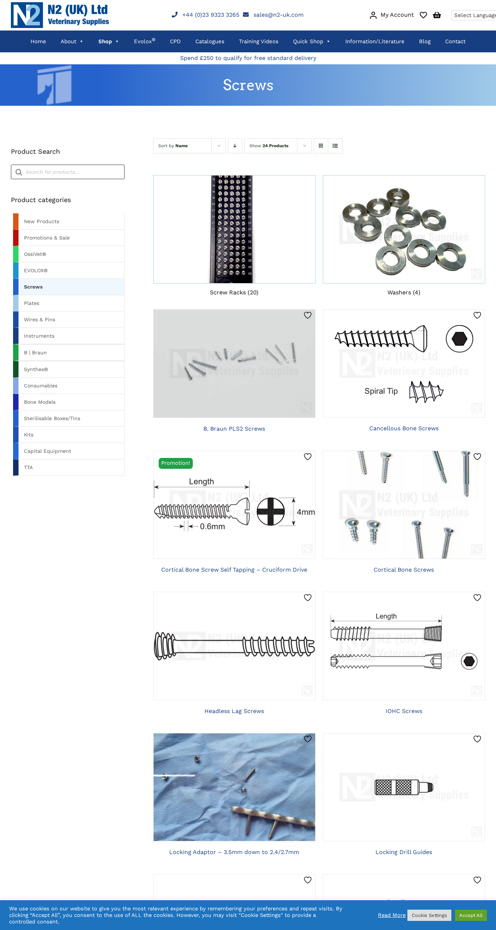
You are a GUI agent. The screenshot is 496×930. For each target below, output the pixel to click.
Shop (105, 41)
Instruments (39, 336)
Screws (33, 287)
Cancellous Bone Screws (404, 428)
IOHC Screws (404, 711)
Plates (31, 303)
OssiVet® (35, 254)
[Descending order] (235, 145)
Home (38, 41)
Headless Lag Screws (234, 711)
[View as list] (335, 146)
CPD (175, 41)
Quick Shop (308, 41)
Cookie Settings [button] (429, 915)
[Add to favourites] (308, 315)
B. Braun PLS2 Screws (234, 428)
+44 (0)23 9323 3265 (210, 14)
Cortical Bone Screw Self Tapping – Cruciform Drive (234, 569)
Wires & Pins (39, 319)
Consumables (40, 385)
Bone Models (40, 402)
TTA (28, 467)
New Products (41, 221)
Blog (425, 41)
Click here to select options (234, 364)
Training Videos (259, 41)
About (68, 41)
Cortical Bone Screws (404, 569)
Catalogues (209, 41)
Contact (455, 41)
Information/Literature (374, 41)
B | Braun (35, 352)
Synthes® (36, 369)
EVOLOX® (36, 270)
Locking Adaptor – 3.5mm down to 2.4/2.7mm (234, 852)
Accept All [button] (471, 915)
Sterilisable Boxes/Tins (52, 418)
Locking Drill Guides (403, 852)
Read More (392, 915)
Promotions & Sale (47, 238)
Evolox (144, 41)
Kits (28, 435)
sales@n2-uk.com (278, 14)
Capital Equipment (47, 451)
